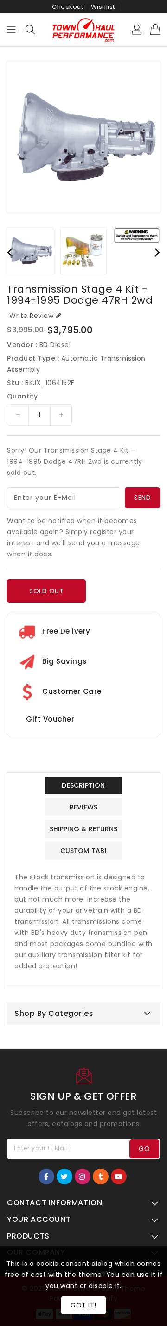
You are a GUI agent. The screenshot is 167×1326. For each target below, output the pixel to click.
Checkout (67, 6)
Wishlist (103, 6)
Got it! (83, 1305)
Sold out (46, 591)
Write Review (31, 315)
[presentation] (10, 252)
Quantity (22, 396)
